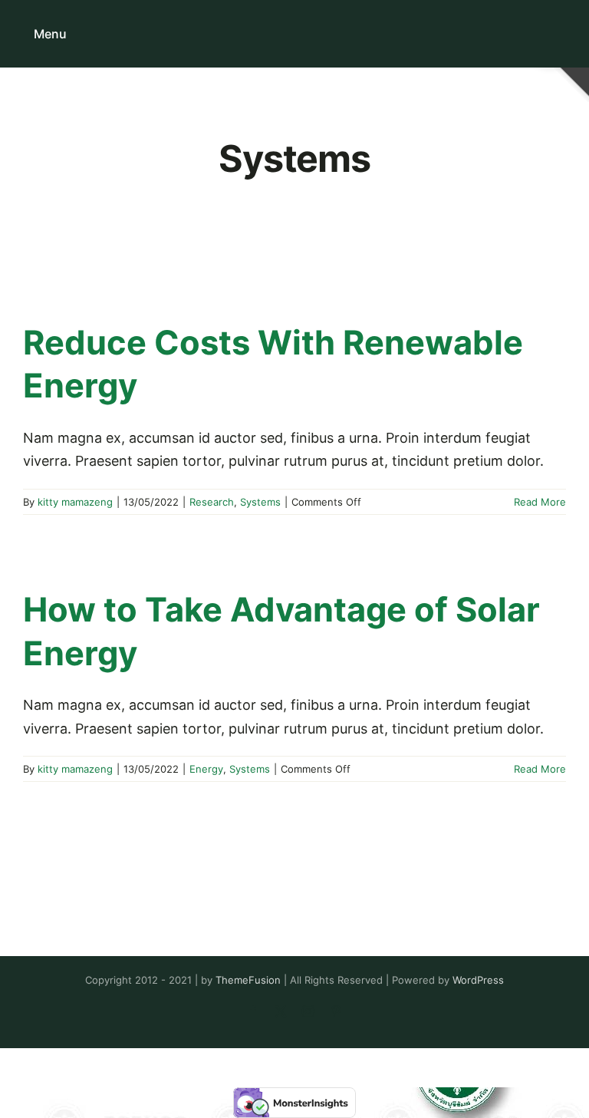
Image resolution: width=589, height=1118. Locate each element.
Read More (540, 502)
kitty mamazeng (75, 502)
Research (211, 502)
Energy (206, 769)
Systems (260, 502)
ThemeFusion (248, 980)
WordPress (478, 980)
